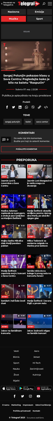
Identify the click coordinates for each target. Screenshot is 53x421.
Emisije (39, 11)
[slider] (26, 70)
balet (28, 122)
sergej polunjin (12, 122)
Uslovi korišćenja (43, 405)
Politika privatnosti (22, 411)
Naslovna (13, 11)
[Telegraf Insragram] (30, 396)
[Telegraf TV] (38, 396)
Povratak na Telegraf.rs (9, 3)
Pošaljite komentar (26, 149)
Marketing (16, 405)
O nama (5, 405)
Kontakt (36, 411)
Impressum (28, 405)
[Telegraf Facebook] (15, 396)
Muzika (13, 18)
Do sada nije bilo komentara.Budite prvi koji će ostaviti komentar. (32, 139)
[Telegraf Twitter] (22, 396)
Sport (39, 18)
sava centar (42, 122)
